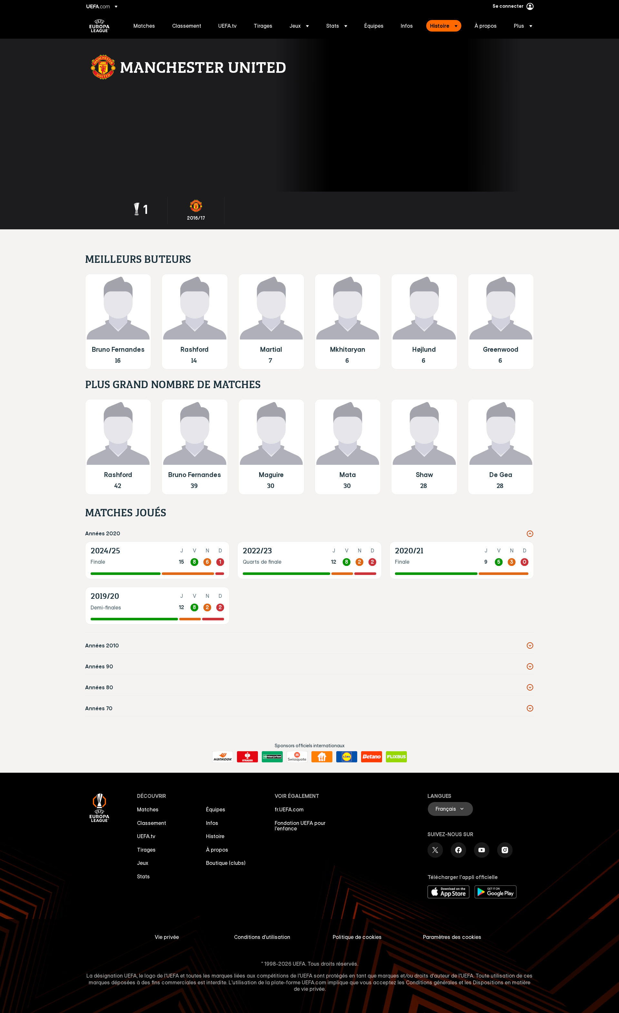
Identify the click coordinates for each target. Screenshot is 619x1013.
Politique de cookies (357, 937)
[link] (144, 26)
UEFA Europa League (99, 25)
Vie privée (167, 937)
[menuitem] (144, 26)
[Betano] (371, 757)
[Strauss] (247, 757)
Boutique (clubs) (226, 863)
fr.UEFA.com (289, 809)
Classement (151, 823)
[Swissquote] (297, 757)
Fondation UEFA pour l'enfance (300, 826)
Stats (143, 876)
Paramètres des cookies (452, 937)
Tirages (146, 850)
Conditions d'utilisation (262, 937)
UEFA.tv (146, 836)
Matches (148, 809)
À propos (217, 850)
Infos (212, 823)
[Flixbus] (396, 757)
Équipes (215, 809)
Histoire (215, 836)
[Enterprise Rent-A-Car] (272, 757)
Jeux (142, 863)
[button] (299, 26)
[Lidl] (346, 757)
